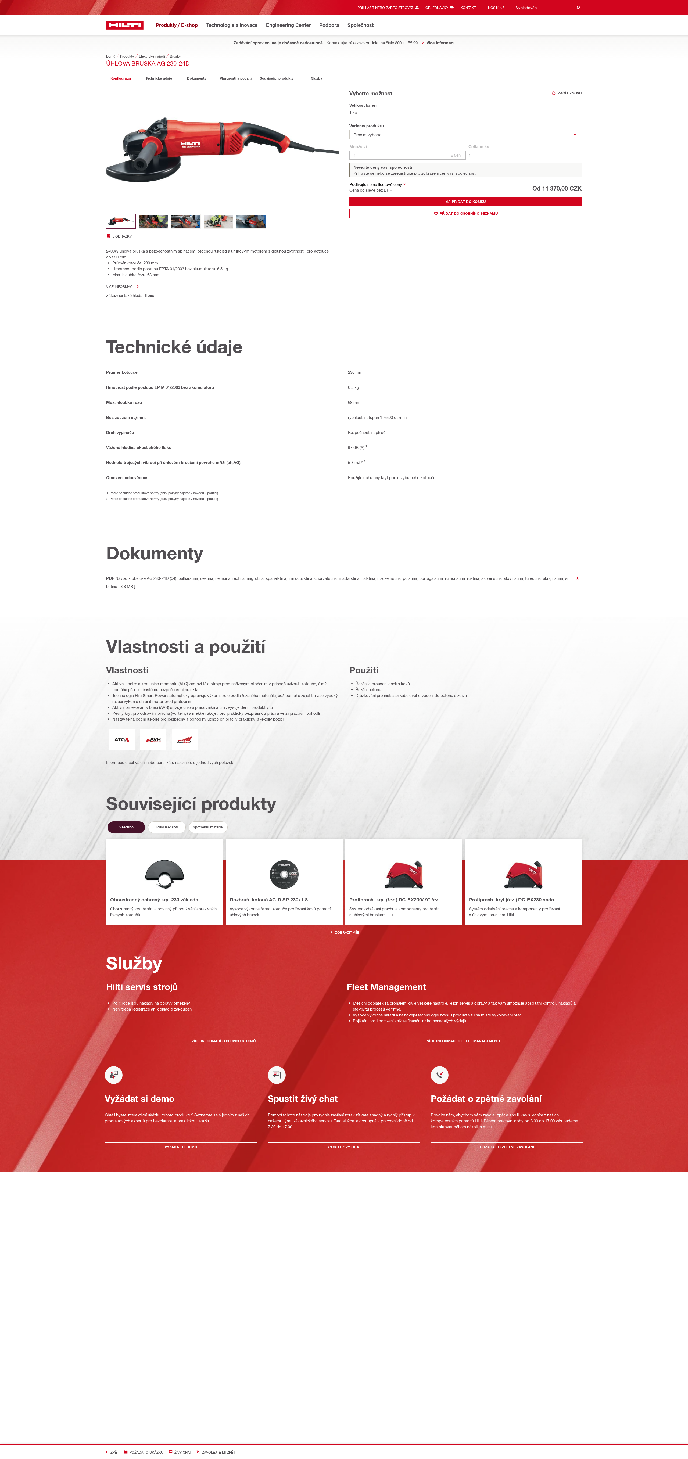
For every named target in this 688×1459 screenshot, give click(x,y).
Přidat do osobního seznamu (469, 213)
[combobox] (547, 7)
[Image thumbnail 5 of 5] (251, 221)
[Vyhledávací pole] (578, 7)
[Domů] (125, 25)
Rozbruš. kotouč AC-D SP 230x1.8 (269, 900)
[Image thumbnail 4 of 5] (218, 221)
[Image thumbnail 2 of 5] (153, 221)
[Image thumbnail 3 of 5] (186, 221)
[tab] (121, 78)
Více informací (119, 286)
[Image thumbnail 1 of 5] (121, 221)
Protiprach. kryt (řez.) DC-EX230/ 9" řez (393, 900)
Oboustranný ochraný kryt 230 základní (155, 900)
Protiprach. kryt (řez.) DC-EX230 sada (511, 900)
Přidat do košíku (469, 201)
